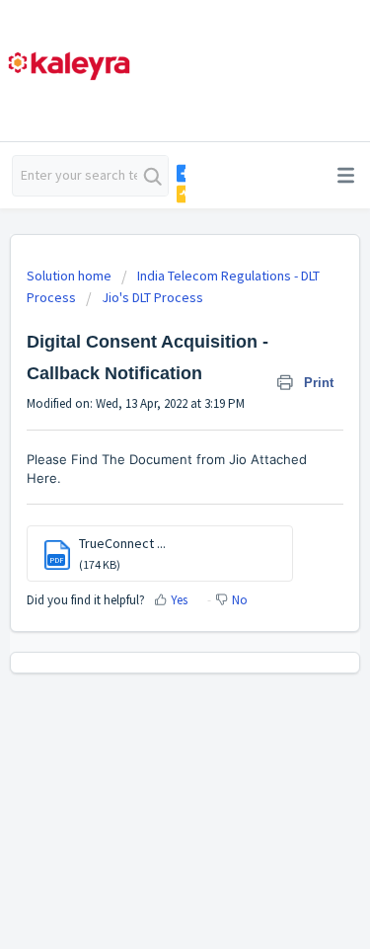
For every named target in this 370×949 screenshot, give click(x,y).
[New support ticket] (180, 173)
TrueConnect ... (122, 543)
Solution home (70, 275)
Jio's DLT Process (152, 297)
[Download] (149, 459)
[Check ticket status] (180, 194)
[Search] (152, 176)
